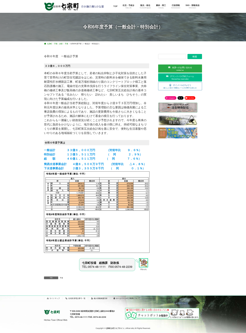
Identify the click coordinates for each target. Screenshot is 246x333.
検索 (194, 56)
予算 (61, 277)
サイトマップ (55, 298)
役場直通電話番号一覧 (76, 298)
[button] (180, 68)
